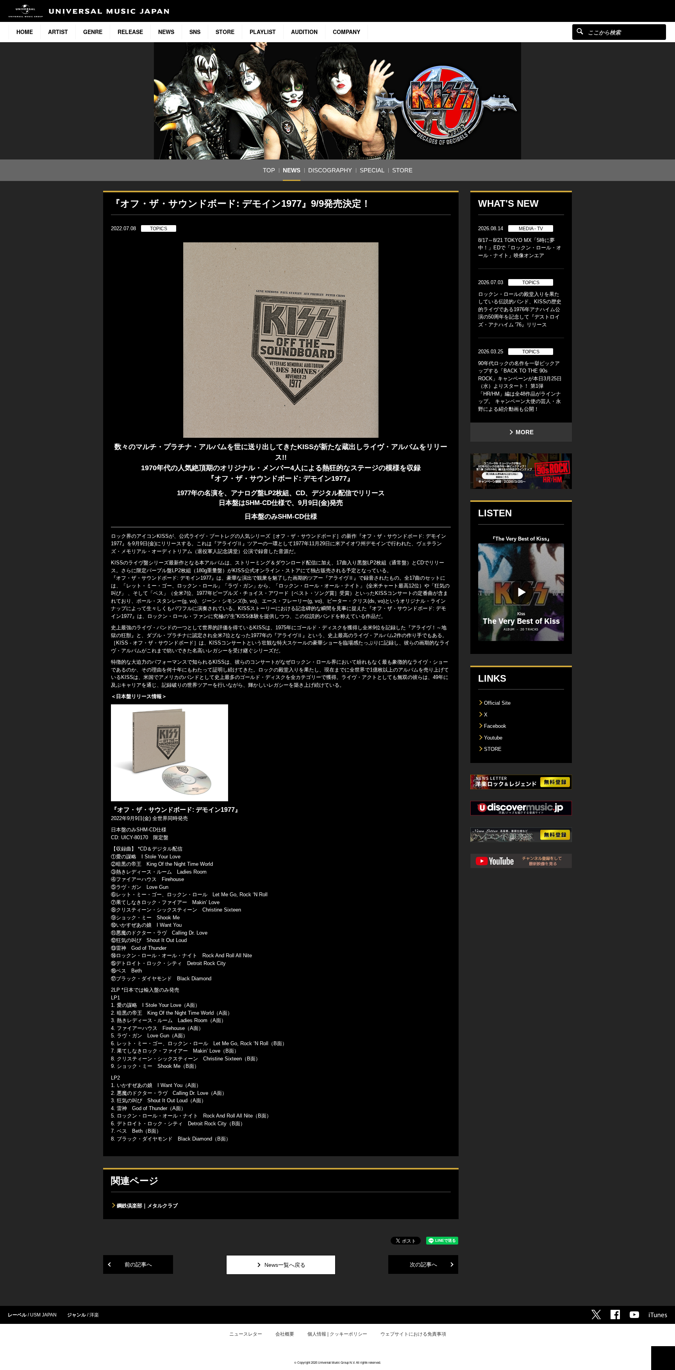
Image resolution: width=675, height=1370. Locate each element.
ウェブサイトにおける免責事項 (413, 1334)
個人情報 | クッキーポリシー (337, 1334)
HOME (24, 32)
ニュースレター (245, 1334)
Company (346, 32)
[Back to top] (663, 1358)
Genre (92, 32)
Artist (58, 32)
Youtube (493, 738)
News (166, 32)
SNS (194, 32)
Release (130, 32)
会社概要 (284, 1334)
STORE (225, 32)
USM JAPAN (43, 1315)
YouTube (634, 1314)
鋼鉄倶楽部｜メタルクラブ (147, 1206)
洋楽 (94, 1315)
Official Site (497, 703)
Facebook (495, 726)
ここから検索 (580, 31)
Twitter (596, 1314)
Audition (304, 32)
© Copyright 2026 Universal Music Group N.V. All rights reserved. (337, 1362)
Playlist (263, 32)
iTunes (658, 1315)
